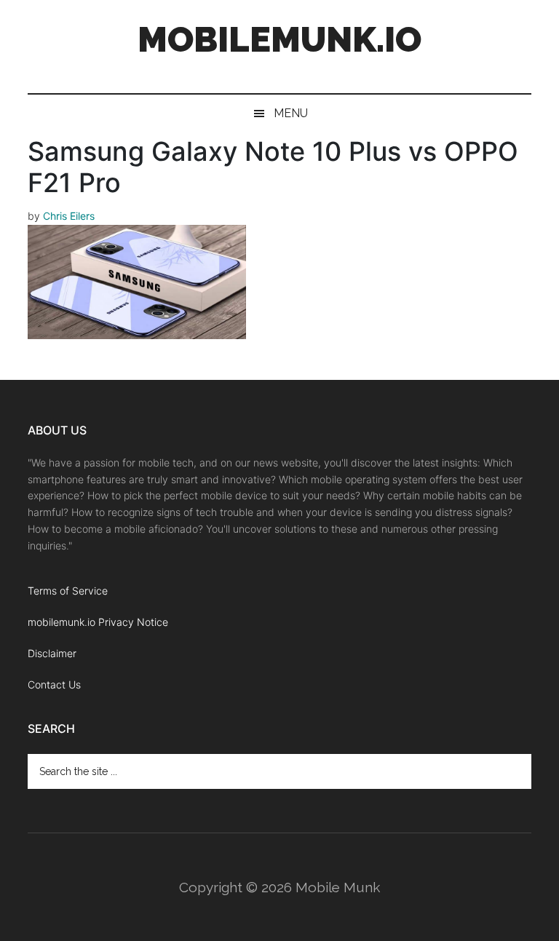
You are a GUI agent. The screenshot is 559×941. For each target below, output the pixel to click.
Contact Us (54, 684)
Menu (291, 113)
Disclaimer (52, 653)
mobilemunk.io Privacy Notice (98, 622)
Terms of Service (68, 590)
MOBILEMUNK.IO (279, 39)
